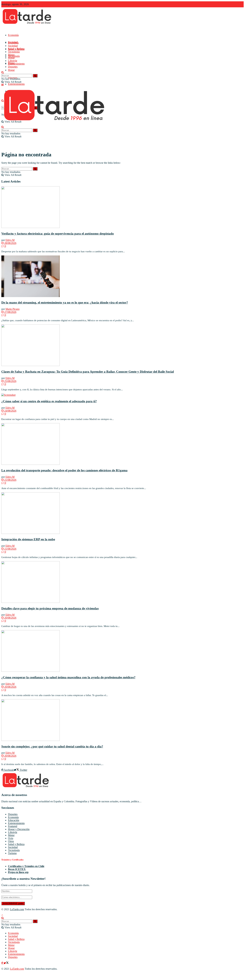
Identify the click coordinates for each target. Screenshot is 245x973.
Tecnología (14, 51)
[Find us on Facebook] (2, 963)
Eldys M (10, 240)
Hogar (11, 70)
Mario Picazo (13, 309)
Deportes (13, 66)
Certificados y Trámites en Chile (26, 866)
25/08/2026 (10, 381)
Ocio (10, 838)
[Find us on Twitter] (6, 963)
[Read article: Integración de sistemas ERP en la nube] (122, 513)
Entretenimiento (16, 84)
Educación (13, 820)
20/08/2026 (10, 617)
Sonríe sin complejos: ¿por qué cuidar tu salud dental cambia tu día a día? (52, 746)
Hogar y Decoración (19, 829)
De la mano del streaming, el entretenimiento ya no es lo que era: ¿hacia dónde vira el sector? (64, 302)
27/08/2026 (10, 312)
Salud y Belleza (16, 48)
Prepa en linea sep (18, 872)
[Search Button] (2, 72)
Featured (12, 826)
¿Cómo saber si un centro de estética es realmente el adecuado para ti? (49, 401)
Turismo (12, 853)
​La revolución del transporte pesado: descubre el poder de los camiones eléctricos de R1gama (64, 470)
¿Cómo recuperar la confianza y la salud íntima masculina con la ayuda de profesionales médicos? (68, 677)
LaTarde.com (17, 909)
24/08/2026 (10, 410)
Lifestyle (12, 60)
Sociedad (13, 45)
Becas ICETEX (17, 869)
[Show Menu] (2, 84)
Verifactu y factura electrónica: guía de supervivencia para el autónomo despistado (57, 233)
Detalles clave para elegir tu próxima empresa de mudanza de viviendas (50, 608)
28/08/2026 (10, 243)
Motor (11, 54)
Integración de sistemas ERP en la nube (28, 539)
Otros (11, 841)
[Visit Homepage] (27, 25)
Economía (13, 35)
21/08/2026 (10, 479)
